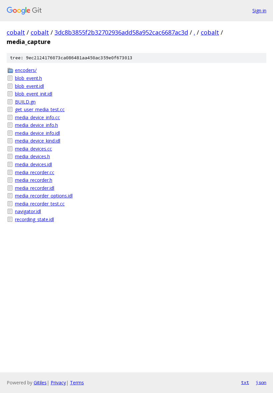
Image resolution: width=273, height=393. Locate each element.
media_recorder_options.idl (44, 196)
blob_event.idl (29, 86)
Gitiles (40, 382)
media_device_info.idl (37, 133)
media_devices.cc (33, 149)
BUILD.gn (25, 102)
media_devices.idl (33, 164)
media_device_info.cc (37, 117)
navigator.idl (28, 211)
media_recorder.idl (34, 188)
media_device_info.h (36, 125)
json (261, 382)
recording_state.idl (34, 219)
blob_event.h (28, 78)
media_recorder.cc (34, 172)
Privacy (58, 382)
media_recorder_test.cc (40, 203)
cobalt (16, 32)
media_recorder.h (33, 180)
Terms (77, 382)
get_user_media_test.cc (40, 109)
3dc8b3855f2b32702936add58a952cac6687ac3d (121, 32)
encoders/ (26, 70)
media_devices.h (32, 156)
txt (245, 382)
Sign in (259, 10)
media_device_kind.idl (37, 141)
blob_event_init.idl (33, 94)
